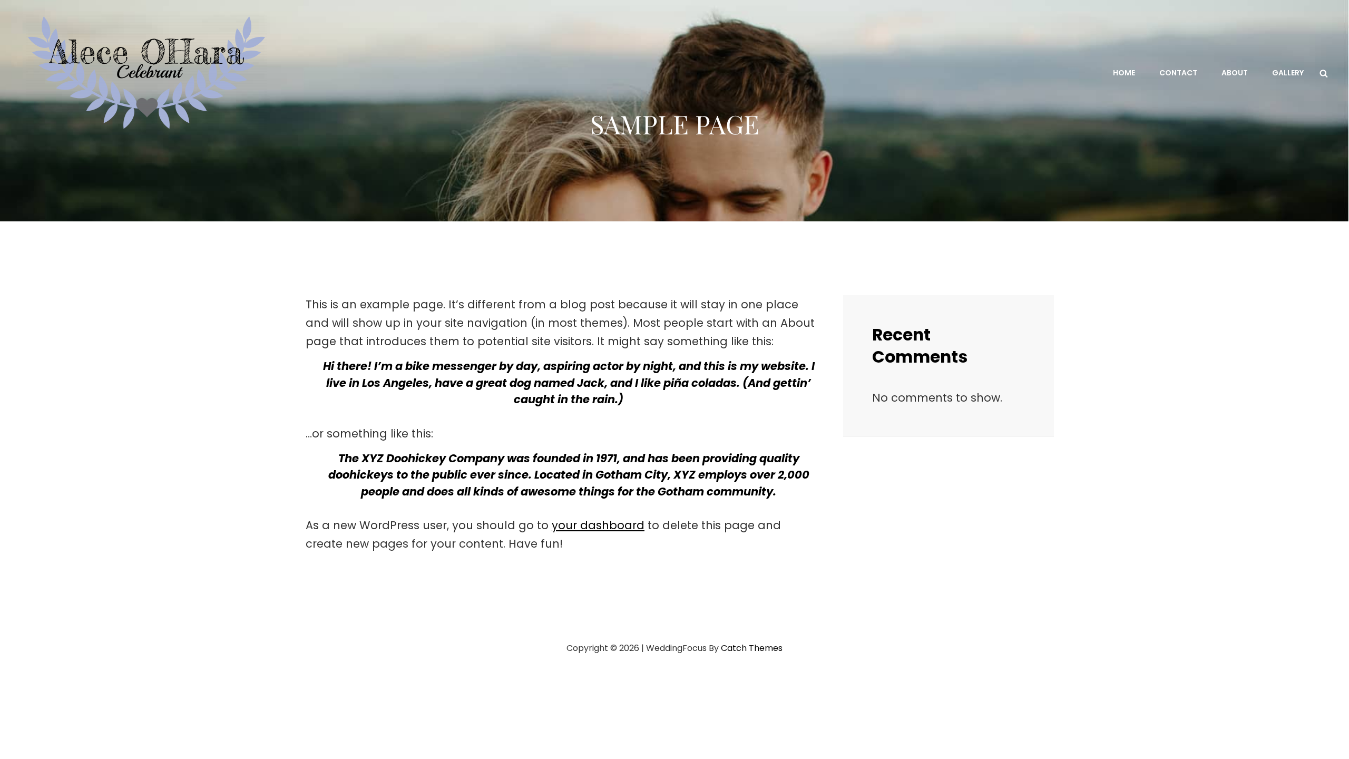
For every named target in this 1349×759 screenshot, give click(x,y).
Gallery (1288, 72)
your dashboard (598, 525)
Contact (1178, 72)
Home (1124, 72)
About (1234, 72)
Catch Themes (752, 648)
